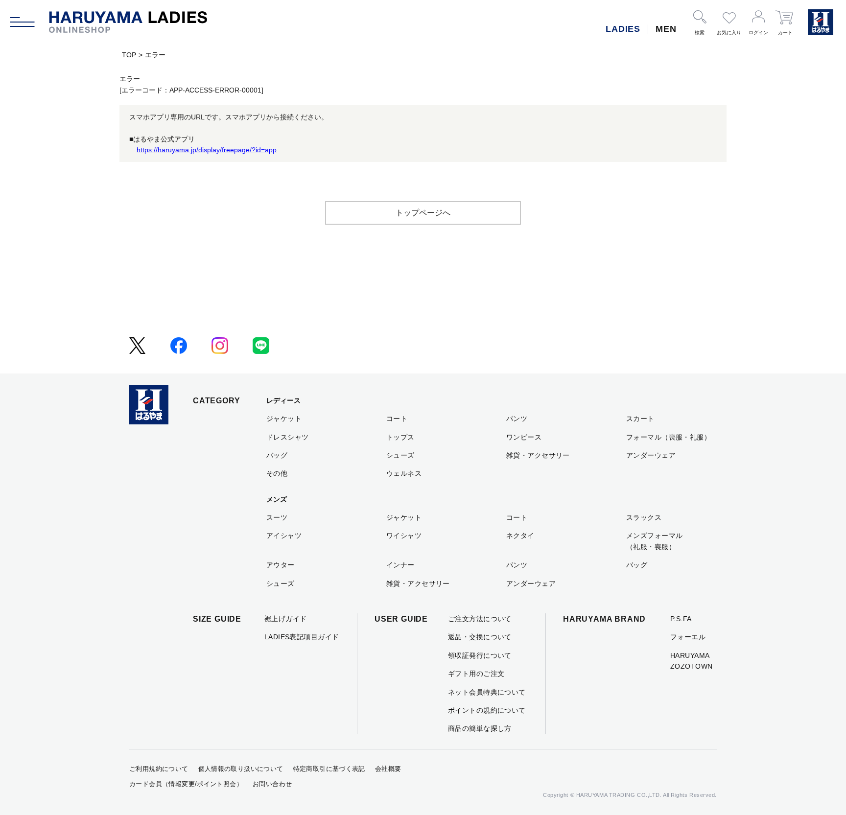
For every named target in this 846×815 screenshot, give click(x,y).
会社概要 (388, 768)
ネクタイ (520, 535)
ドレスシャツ (287, 437)
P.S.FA (681, 619)
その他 (276, 473)
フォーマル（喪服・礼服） (668, 437)
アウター (280, 565)
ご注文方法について (480, 619)
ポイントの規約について (487, 710)
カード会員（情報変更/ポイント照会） (186, 784)
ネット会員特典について (487, 692)
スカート (640, 418)
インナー (400, 565)
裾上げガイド (285, 619)
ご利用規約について (158, 768)
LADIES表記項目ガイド (301, 637)
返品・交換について (480, 637)
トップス (400, 437)
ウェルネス (404, 473)
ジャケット (284, 418)
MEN (666, 29)
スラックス (643, 517)
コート (396, 418)
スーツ (276, 517)
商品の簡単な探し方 (480, 728)
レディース (283, 400)
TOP (129, 55)
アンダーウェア (651, 455)
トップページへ (423, 213)
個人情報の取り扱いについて (240, 768)
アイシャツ (284, 535)
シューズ (400, 455)
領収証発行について (480, 655)
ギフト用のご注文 (476, 673)
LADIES (623, 29)
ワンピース (523, 437)
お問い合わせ (272, 784)
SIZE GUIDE (217, 619)
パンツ (516, 418)
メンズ (276, 499)
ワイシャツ (404, 535)
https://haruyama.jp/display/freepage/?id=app (207, 150)
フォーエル (687, 637)
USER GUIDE (401, 619)
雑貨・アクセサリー (538, 455)
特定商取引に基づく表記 (329, 768)
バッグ (276, 455)
